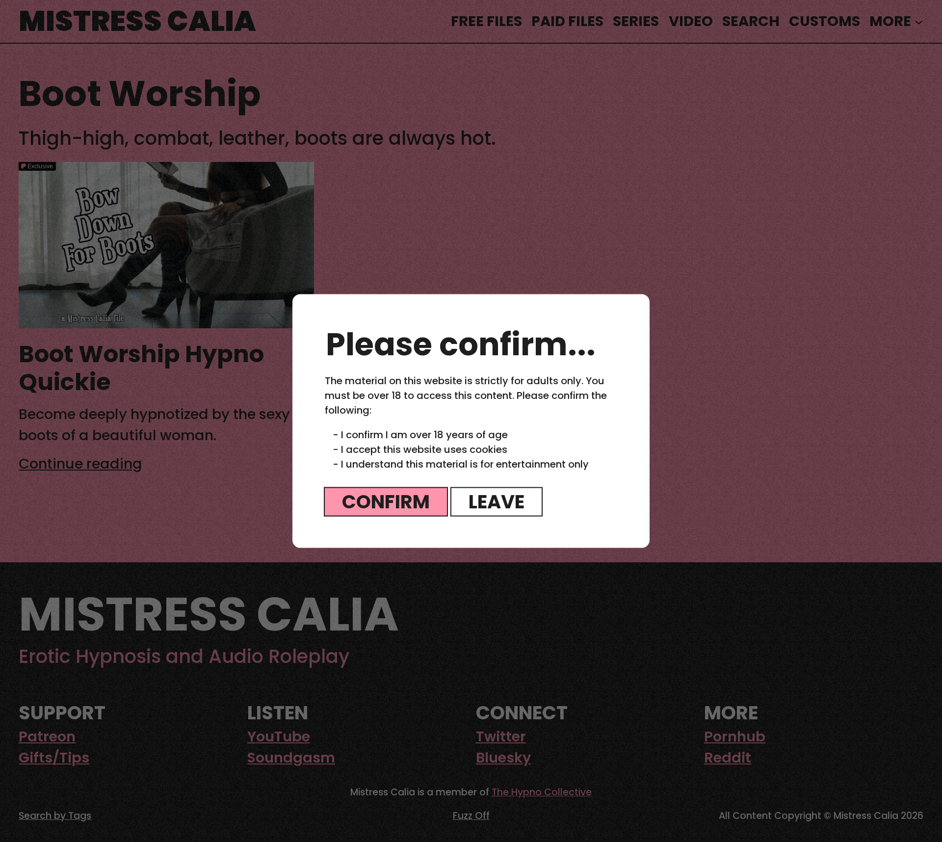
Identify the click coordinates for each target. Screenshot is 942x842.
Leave (496, 501)
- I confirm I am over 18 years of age (420, 434)
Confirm (386, 501)
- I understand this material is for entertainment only (461, 464)
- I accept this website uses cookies (420, 449)
